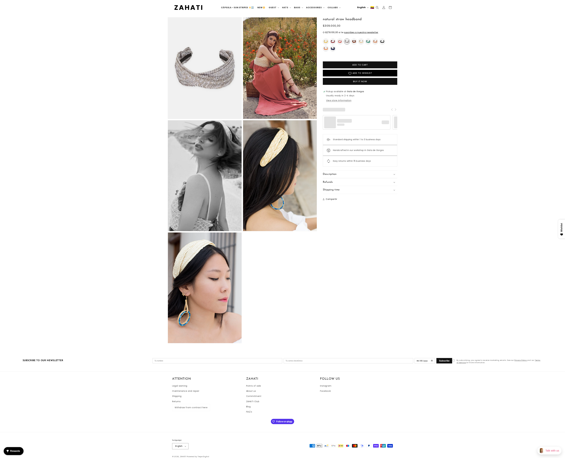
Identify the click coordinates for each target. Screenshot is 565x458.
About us (251, 391)
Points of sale (253, 385)
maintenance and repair (185, 391)
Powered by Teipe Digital (198, 456)
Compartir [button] (331, 199)
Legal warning (179, 385)
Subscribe (444, 360)
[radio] (326, 42)
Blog (248, 406)
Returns (176, 401)
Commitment (253, 396)
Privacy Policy (520, 360)
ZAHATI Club (252, 401)
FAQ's (249, 411)
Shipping (177, 396)
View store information (338, 100)
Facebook (325, 391)
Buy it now (360, 81)
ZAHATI (183, 456)
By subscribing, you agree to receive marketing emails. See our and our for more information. (498, 361)
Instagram (325, 385)
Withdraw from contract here (191, 407)
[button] (273, 7)
